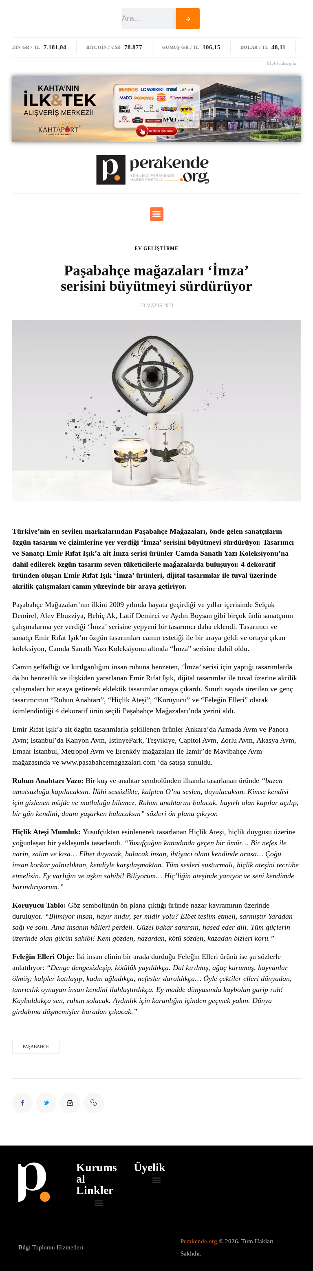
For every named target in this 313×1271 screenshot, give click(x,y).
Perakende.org (199, 1241)
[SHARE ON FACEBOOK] (22, 1103)
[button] (156, 214)
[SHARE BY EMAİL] (70, 1103)
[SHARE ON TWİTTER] (46, 1103)
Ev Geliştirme (156, 248)
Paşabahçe (36, 1046)
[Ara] (188, 18)
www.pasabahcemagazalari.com (108, 762)
